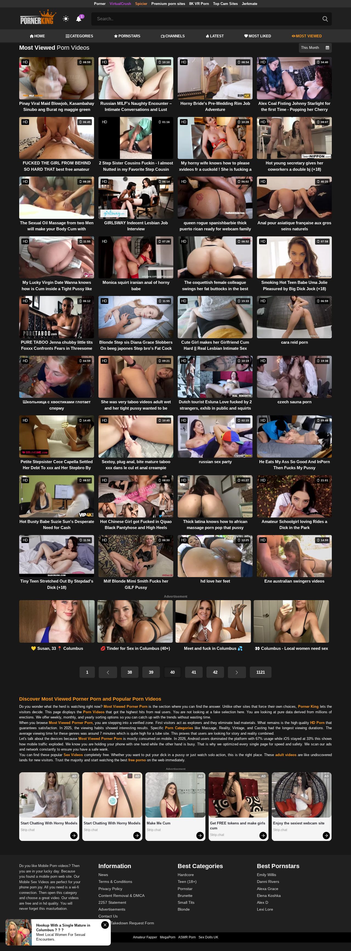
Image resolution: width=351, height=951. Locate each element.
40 (172, 672)
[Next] (237, 672)
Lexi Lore (265, 909)
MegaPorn (168, 937)
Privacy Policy (110, 888)
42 (215, 672)
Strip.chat (28, 830)
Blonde (184, 909)
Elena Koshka (269, 895)
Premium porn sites (168, 4)
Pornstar (185, 888)
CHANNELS (175, 36)
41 (194, 672)
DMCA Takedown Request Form (126, 923)
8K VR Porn (199, 4)
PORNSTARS (129, 36)
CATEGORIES (81, 36)
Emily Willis (266, 874)
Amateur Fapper (145, 937)
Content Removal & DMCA (121, 895)
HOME (39, 36)
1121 (260, 672)
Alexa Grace (267, 888)
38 (130, 672)
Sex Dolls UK (208, 937)
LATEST (217, 36)
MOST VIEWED (309, 36)
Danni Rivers (268, 881)
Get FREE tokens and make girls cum (238, 825)
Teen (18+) (187, 881)
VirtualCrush (120, 4)
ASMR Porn (187, 937)
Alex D (262, 902)
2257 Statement (112, 902)
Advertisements (111, 909)
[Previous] (108, 672)
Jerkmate (249, 4)
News (103, 874)
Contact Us (108, 916)
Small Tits (186, 902)
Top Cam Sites (225, 4)
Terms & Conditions (115, 881)
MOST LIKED (260, 36)
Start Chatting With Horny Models (49, 823)
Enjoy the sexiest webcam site (298, 823)
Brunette (185, 895)
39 (151, 672)
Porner (100, 4)
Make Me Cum (159, 823)
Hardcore (186, 874)
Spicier (141, 4)
